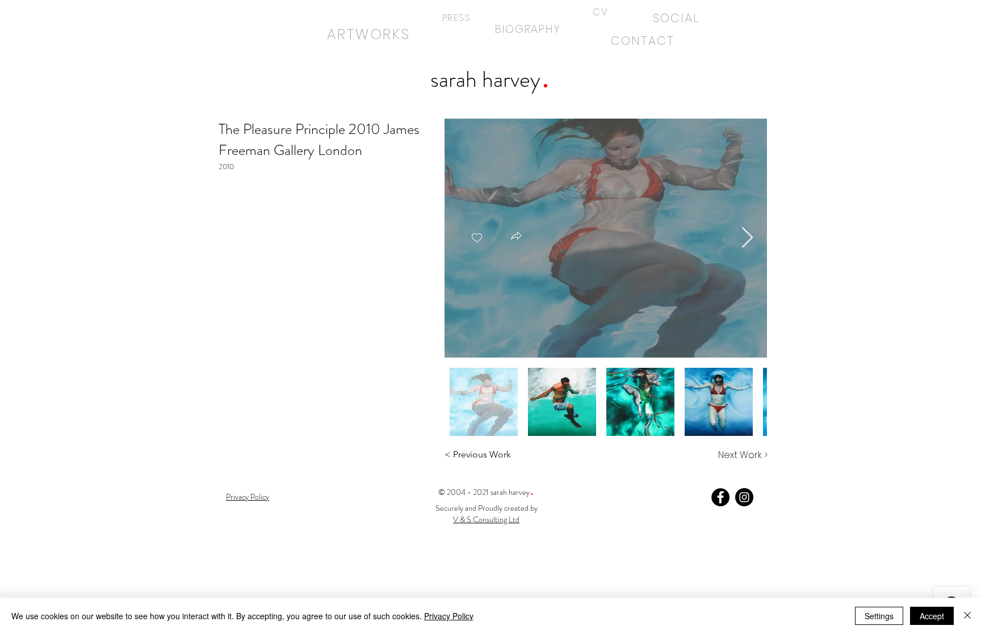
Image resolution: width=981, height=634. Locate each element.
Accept (932, 616)
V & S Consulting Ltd (486, 519)
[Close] (967, 616)
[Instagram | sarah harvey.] (744, 497)
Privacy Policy (448, 616)
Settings (879, 616)
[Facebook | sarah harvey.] (720, 497)
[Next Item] (747, 238)
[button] (516, 237)
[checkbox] (477, 238)
